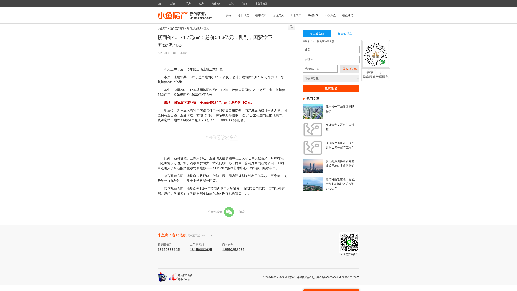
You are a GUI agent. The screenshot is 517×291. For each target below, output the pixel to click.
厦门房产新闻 (177, 28)
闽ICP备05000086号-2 (328, 277)
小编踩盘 (330, 15)
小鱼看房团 (261, 3)
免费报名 (331, 88)
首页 (160, 3)
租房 (201, 3)
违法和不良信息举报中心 (185, 277)
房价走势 (278, 15)
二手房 (187, 3)
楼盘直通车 (345, 33)
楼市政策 (261, 15)
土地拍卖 (295, 15)
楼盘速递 (347, 15)
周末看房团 (317, 33)
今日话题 (243, 15)
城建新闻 (313, 15)
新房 (172, 3)
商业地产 (216, 3)
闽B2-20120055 (350, 277)
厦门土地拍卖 (194, 28)
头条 (229, 15)
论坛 (244, 3)
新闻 (231, 3)
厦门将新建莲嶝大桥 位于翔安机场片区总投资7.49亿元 (340, 184)
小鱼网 (280, 277)
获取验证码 (350, 69)
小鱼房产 (162, 28)
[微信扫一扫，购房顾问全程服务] (375, 63)
